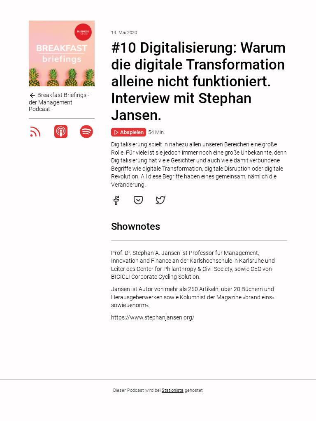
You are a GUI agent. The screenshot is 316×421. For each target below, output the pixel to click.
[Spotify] (86, 136)
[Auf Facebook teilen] (116, 203)
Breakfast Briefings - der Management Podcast (59, 102)
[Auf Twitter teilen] (160, 203)
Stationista (173, 390)
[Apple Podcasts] (60, 136)
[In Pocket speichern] (138, 203)
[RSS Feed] (35, 136)
